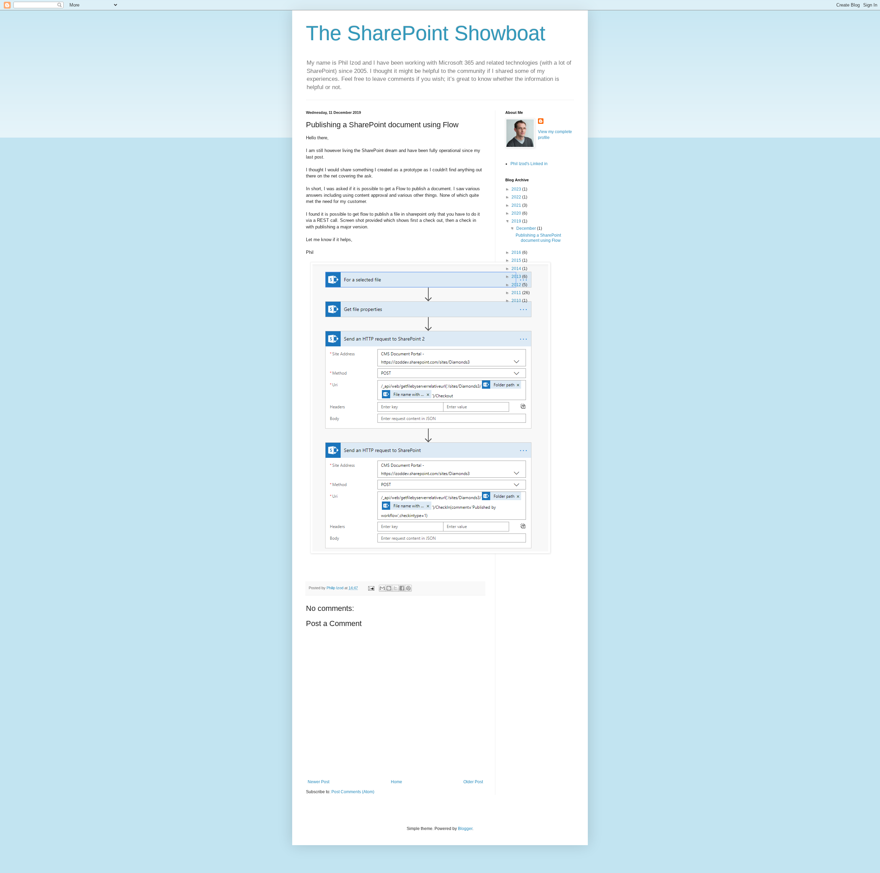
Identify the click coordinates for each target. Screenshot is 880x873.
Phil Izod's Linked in (529, 163)
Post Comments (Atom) (352, 791)
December (526, 228)
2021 (517, 205)
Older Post (473, 781)
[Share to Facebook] (401, 588)
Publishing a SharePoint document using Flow (538, 237)
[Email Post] (370, 588)
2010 (517, 300)
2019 (517, 221)
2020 (517, 213)
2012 (517, 284)
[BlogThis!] (388, 588)
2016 (517, 252)
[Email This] (382, 588)
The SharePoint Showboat (426, 33)
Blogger (465, 828)
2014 (517, 268)
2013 (517, 276)
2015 (517, 260)
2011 (517, 292)
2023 (517, 189)
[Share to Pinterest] (408, 588)
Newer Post (318, 781)
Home (396, 781)
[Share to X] (395, 588)
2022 (517, 197)
